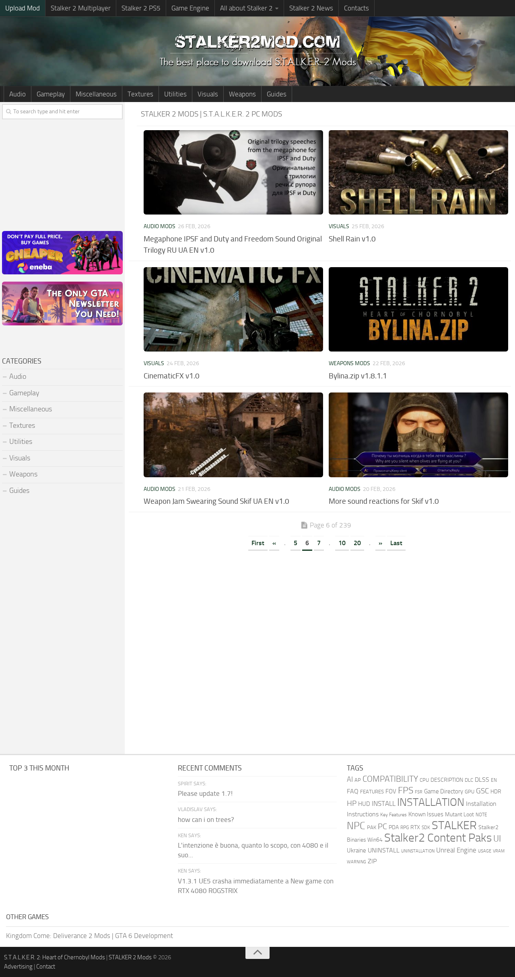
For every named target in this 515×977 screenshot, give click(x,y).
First (257, 543)
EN (494, 780)
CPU (424, 780)
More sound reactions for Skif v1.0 (384, 501)
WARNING (356, 862)
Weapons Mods (349, 363)
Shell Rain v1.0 (352, 238)
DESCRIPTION (447, 780)
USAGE (484, 851)
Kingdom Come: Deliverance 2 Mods (58, 936)
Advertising (18, 966)
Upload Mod (22, 8)
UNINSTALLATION (418, 851)
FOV (390, 791)
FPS (405, 790)
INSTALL (384, 803)
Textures (140, 94)
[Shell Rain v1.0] (418, 172)
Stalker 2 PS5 (141, 8)
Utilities (175, 94)
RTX (415, 827)
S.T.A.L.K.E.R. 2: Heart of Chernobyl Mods (54, 957)
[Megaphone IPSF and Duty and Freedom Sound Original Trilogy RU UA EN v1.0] (233, 172)
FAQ (352, 791)
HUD (364, 803)
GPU (469, 792)
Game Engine (190, 8)
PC (382, 826)
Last (396, 543)
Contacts (356, 8)
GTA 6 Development (144, 936)
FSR (418, 792)
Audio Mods (159, 226)
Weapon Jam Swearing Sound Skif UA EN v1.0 (216, 501)
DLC (469, 780)
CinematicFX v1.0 (172, 375)
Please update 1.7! (205, 793)
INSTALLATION (430, 802)
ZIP (372, 861)
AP (357, 780)
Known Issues (425, 814)
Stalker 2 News (311, 8)
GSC (482, 790)
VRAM (499, 851)
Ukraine (356, 850)
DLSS (482, 779)
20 (357, 543)
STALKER (454, 825)
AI (350, 779)
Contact (45, 966)
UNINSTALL (384, 850)
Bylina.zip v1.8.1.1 (358, 375)
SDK (426, 827)
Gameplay (51, 94)
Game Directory (443, 791)
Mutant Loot (459, 814)
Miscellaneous (96, 94)
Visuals (208, 94)
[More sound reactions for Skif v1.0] (418, 434)
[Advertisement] (326, 613)
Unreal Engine (456, 850)
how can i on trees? (206, 820)
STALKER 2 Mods (130, 957)
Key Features (393, 815)
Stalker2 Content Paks (438, 838)
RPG (404, 827)
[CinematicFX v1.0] (233, 309)
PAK (371, 827)
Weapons (242, 94)
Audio (17, 94)
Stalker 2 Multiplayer (81, 8)
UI (497, 839)
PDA (394, 827)
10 (342, 543)
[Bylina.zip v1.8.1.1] (418, 309)
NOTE (481, 815)
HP (351, 803)
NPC (356, 826)
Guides (276, 94)
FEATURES (372, 792)
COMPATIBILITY (390, 779)
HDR (495, 791)
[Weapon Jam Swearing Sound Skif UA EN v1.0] (233, 434)
